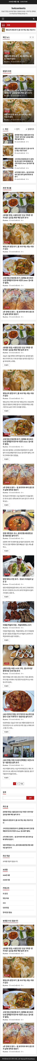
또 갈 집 (6, 528)
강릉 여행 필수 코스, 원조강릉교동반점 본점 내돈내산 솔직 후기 (18, 520)
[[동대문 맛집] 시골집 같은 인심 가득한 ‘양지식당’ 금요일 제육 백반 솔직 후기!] (18, 202)
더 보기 (7, 365)
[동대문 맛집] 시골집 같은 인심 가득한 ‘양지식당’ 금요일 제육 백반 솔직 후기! (8, 138)
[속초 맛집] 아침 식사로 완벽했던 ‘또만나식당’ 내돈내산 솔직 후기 (18, 747)
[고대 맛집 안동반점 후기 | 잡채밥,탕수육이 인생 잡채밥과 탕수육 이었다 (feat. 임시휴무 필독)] (18, 265)
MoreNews (31, 1059)
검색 (4, 792)
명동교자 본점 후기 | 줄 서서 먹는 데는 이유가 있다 (8, 151)
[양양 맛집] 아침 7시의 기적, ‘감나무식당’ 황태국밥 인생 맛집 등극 (18, 655)
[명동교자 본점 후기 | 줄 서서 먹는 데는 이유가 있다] (18, 233)
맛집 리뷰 (7, 111)
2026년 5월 (6, 880)
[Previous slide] (30, 37)
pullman (8, 61)
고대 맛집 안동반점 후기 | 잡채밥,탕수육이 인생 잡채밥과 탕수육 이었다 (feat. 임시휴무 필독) (17, 56)
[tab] (5, 129)
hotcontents (19, 8)
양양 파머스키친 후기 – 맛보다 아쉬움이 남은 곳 (18, 566)
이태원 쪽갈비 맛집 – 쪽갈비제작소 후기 (18, 611)
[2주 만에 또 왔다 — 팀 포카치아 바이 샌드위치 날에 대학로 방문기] (18, 299)
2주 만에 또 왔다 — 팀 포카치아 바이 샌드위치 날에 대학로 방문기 (8, 175)
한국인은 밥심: (8, 709)
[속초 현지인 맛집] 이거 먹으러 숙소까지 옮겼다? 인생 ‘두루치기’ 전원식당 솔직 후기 (18, 701)
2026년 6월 (6, 875)
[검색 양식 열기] (33, 19)
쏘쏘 (6, 87)
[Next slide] (33, 37)
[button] (3, 19)
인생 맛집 (7, 50)
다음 (21, 783)
